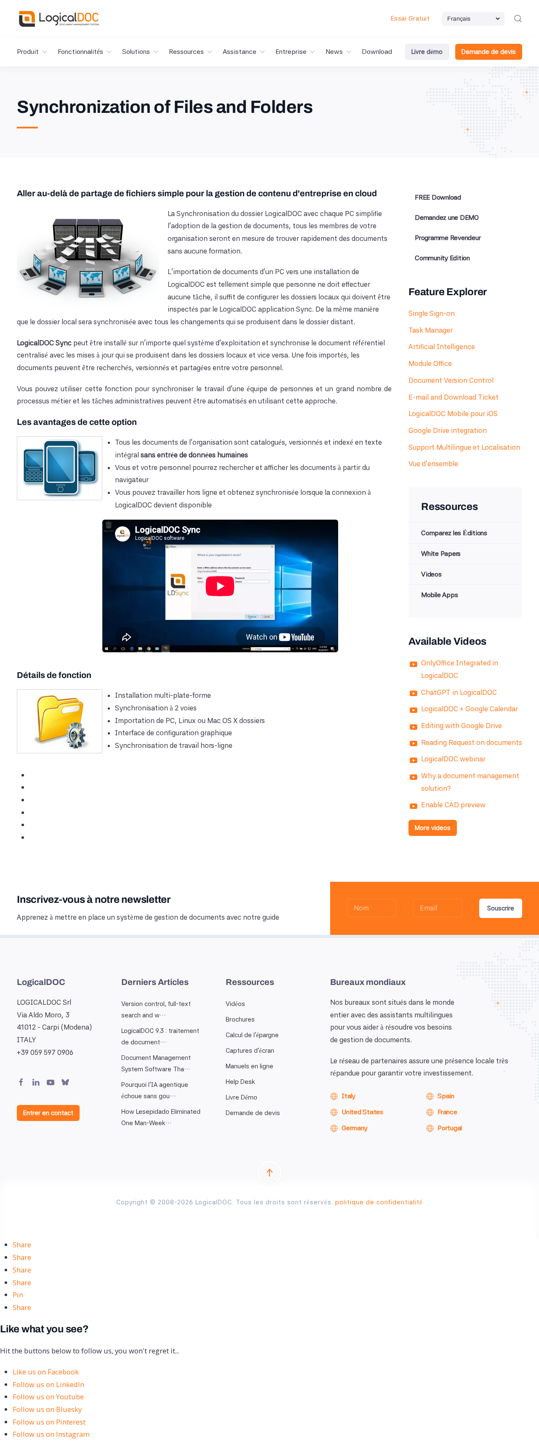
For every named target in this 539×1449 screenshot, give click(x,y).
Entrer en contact (48, 1113)
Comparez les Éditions (454, 533)
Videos (431, 574)
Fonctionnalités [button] (80, 52)
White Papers (441, 554)
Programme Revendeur (447, 238)
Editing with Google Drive (461, 725)
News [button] (334, 52)
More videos (433, 828)
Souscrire (500, 908)
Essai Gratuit (410, 18)
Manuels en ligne (249, 1066)
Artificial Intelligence (441, 346)
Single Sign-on (431, 313)
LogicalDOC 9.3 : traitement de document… (160, 1036)
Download (377, 52)
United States (362, 1112)
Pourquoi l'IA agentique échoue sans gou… (154, 1090)
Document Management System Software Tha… (156, 1063)
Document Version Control (451, 380)
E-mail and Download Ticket (453, 397)
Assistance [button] (239, 52)
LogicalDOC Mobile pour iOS (453, 413)
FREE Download (438, 197)
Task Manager (430, 330)
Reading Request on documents (471, 742)
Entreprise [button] (291, 52)
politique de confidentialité (379, 1202)
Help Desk (240, 1082)
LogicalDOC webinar (453, 759)
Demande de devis (489, 52)
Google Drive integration (447, 430)
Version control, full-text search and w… (156, 1009)
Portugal (450, 1128)
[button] (518, 18)
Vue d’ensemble (433, 463)
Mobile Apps (439, 595)
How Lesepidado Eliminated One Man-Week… (160, 1117)
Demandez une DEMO (447, 217)
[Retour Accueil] (59, 18)
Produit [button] (28, 52)
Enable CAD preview (453, 805)
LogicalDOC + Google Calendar (469, 708)
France (447, 1112)
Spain (446, 1096)
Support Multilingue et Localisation (464, 447)
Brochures (240, 1019)
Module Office (430, 363)
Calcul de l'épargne (252, 1035)
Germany (354, 1128)
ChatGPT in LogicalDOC (459, 692)
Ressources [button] (186, 52)
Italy (348, 1096)
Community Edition (442, 258)
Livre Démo (241, 1097)
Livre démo (427, 52)
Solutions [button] (136, 52)
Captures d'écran (250, 1050)
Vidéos (235, 1004)
